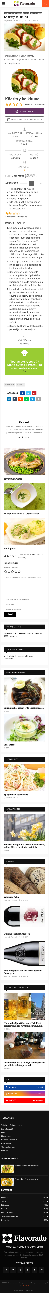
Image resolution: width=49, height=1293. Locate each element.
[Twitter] (13, 1270)
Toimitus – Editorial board (11, 1125)
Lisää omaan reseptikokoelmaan (26, 119)
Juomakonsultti (7, 1129)
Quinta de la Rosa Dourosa (17, 934)
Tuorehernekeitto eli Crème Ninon (21, 513)
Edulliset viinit (7, 1212)
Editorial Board (18, 1290)
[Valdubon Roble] (24, 880)
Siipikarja (26, 13)
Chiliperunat (9, 385)
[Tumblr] (34, 1270)
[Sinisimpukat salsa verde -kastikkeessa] (24, 691)
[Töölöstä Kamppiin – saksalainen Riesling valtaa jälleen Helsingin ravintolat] (24, 827)
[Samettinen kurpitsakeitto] (7, 1182)
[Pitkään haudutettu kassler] (7, 1169)
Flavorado (17, 21)
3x (41, 183)
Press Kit (4, 1151)
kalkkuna (20, 385)
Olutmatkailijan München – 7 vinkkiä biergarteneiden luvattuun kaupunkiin (23, 1024)
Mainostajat (6, 1136)
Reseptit (7, 13)
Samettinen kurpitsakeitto (26, 1179)
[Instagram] (20, 1270)
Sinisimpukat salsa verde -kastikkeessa (24, 708)
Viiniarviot (5, 1201)
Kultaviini (5, 1220)
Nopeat (4, 1209)
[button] (7, 104)
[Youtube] (41, 1270)
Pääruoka (19, 13)
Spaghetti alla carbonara (16, 794)
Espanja (13, 13)
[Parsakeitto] (24, 727)
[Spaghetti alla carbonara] (24, 777)
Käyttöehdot (6, 1143)
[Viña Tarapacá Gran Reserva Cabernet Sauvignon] (24, 953)
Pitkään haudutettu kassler (26, 1166)
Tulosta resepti (26, 111)
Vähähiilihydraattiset (36, 13)
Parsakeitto (10, 745)
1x (31, 183)
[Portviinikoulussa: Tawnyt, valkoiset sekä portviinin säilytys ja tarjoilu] (24, 1045)
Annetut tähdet (11, 568)
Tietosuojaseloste (8, 1147)
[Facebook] (6, 1270)
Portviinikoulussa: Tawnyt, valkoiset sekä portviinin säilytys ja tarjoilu (24, 1063)
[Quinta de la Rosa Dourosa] (24, 917)
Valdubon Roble (11, 897)
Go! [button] (24, 371)
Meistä (4, 1132)
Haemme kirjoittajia (9, 1140)
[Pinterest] (27, 1270)
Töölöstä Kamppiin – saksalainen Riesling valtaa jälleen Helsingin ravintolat (24, 845)
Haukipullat (10, 548)
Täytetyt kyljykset (13, 478)
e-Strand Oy (25, 1285)
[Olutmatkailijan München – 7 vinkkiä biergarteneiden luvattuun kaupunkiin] (24, 1006)
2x (36, 183)
